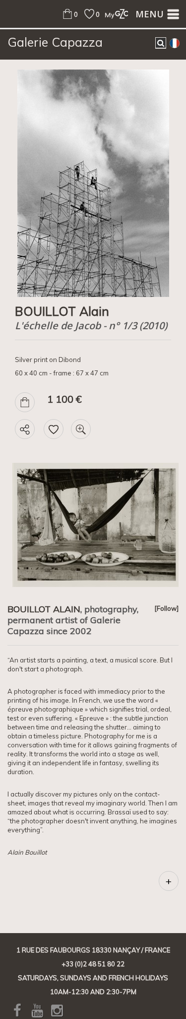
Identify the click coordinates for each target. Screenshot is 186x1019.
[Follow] (166, 608)
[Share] (25, 429)
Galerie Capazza (55, 42)
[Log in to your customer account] (114, 13)
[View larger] (81, 429)
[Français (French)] (174, 43)
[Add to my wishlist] (53, 429)
